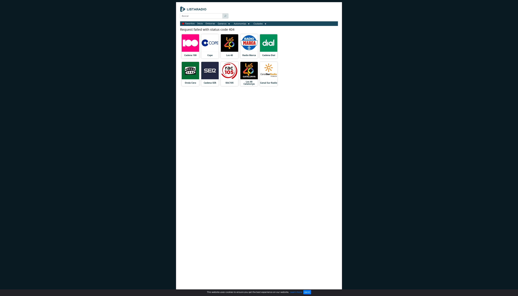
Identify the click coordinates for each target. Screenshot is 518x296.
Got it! (307, 292)
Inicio (200, 23)
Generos (222, 23)
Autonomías (240, 23)
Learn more (296, 292)
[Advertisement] (284, 13)
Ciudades (258, 23)
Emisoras (210, 23)
